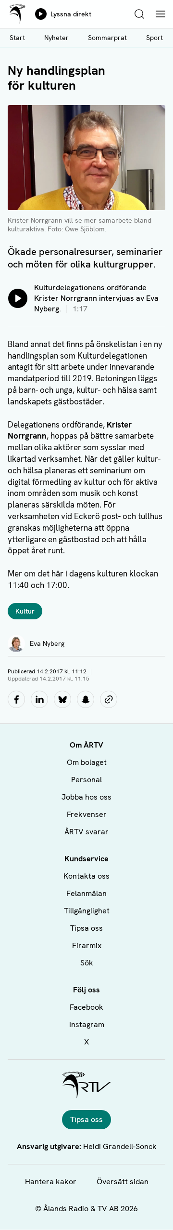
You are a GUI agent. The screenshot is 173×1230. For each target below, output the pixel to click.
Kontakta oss (86, 876)
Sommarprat (107, 37)
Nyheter (56, 37)
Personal (86, 780)
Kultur (25, 611)
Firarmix (86, 945)
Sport (154, 37)
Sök (86, 963)
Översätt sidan (122, 1182)
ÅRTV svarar (86, 832)
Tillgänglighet (87, 911)
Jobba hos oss (86, 797)
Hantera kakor (50, 1182)
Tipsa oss (86, 928)
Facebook (86, 1007)
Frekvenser (87, 814)
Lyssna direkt (70, 14)
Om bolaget (87, 762)
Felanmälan (86, 893)
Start (17, 37)
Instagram (86, 1024)
